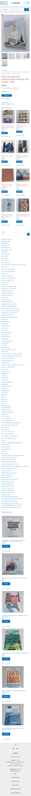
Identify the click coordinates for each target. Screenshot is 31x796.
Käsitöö (14, 71)
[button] (27, 17)
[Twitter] (17, 748)
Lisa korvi (6, 95)
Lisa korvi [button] (4, 132)
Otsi (26, 9)
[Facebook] (13, 748)
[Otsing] (28, 234)
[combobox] (7, 9)
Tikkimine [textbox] (5, 9)
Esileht (2, 70)
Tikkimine (19, 71)
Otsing (2, 231)
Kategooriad (9, 71)
